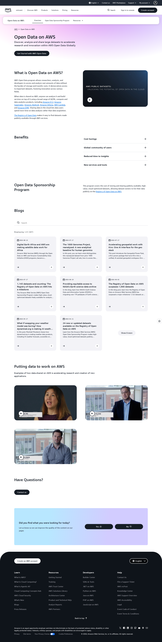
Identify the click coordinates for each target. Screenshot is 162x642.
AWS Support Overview (127, 595)
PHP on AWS (88, 600)
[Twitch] (135, 628)
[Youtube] (139, 628)
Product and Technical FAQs (60, 600)
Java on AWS (88, 595)
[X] (120, 628)
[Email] (147, 628)
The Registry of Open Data (25, 115)
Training (52, 582)
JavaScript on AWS (90, 604)
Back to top (79, 618)
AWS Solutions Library (58, 591)
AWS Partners (54, 609)
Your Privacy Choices (42, 634)
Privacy (16, 634)
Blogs (16, 604)
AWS (16, 29)
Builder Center (89, 577)
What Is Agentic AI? (22, 586)
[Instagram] (132, 628)
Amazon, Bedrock (31, 105)
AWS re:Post (122, 586)
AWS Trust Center (56, 586)
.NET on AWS (88, 586)
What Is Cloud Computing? (25, 582)
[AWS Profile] (155, 3)
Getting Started (55, 577)
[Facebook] (124, 628)
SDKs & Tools (88, 582)
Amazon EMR (23, 108)
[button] (32, 10)
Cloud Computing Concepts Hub (27, 591)
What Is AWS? (20, 577)
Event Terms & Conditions (128, 614)
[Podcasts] (143, 628)
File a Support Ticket (125, 582)
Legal (119, 604)
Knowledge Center (125, 591)
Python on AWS (89, 591)
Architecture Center (57, 595)
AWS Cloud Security (22, 595)
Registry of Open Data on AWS (108, 191)
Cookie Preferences (66, 634)
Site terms (27, 634)
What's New (19, 600)
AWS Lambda (59, 105)
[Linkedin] (128, 628)
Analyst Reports (55, 604)
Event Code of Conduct (127, 609)
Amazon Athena (46, 105)
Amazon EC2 (48, 102)
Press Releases (20, 609)
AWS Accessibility (124, 600)
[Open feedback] (159, 321)
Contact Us (121, 577)
